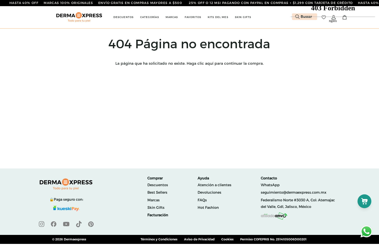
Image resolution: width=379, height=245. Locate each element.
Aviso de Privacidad (199, 239)
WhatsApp (270, 185)
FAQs (202, 200)
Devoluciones (209, 192)
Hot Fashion (208, 208)
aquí (209, 63)
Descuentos (157, 185)
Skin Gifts (155, 208)
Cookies (227, 239)
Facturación (157, 215)
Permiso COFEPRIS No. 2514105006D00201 (273, 239)
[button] (123, 17)
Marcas (153, 200)
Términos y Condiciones (159, 239)
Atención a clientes (214, 185)
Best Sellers (157, 192)
